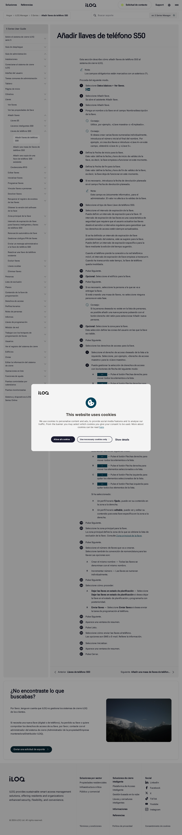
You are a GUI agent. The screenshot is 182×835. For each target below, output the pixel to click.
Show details (122, 439)
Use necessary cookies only (93, 439)
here (101, 427)
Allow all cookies (62, 439)
